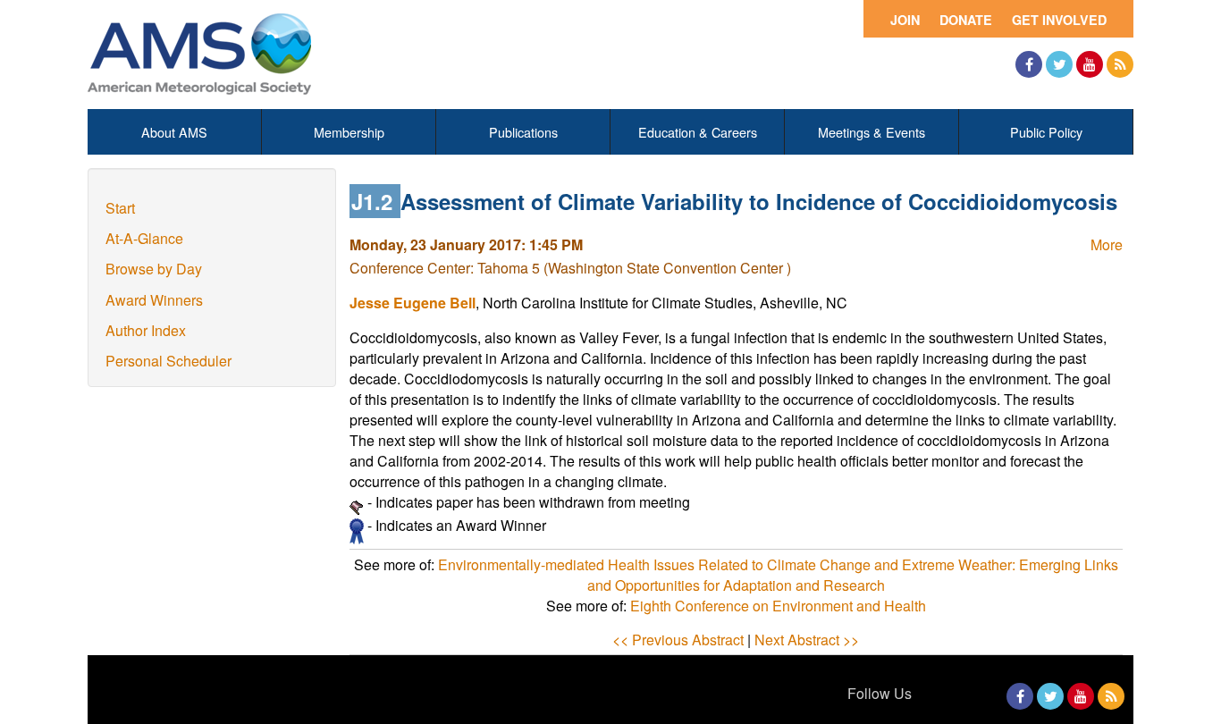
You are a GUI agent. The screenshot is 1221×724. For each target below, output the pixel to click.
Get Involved (1059, 20)
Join (905, 20)
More (1106, 244)
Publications (523, 131)
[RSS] (1120, 64)
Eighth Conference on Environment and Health (778, 605)
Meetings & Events (871, 131)
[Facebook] (1028, 64)
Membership (349, 131)
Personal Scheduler (168, 360)
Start (120, 208)
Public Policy (1046, 131)
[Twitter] (1059, 64)
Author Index (145, 330)
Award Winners (154, 300)
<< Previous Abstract (678, 639)
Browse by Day (153, 268)
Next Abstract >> (806, 639)
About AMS (174, 131)
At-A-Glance (144, 238)
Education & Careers (697, 131)
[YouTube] (1089, 64)
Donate (965, 20)
